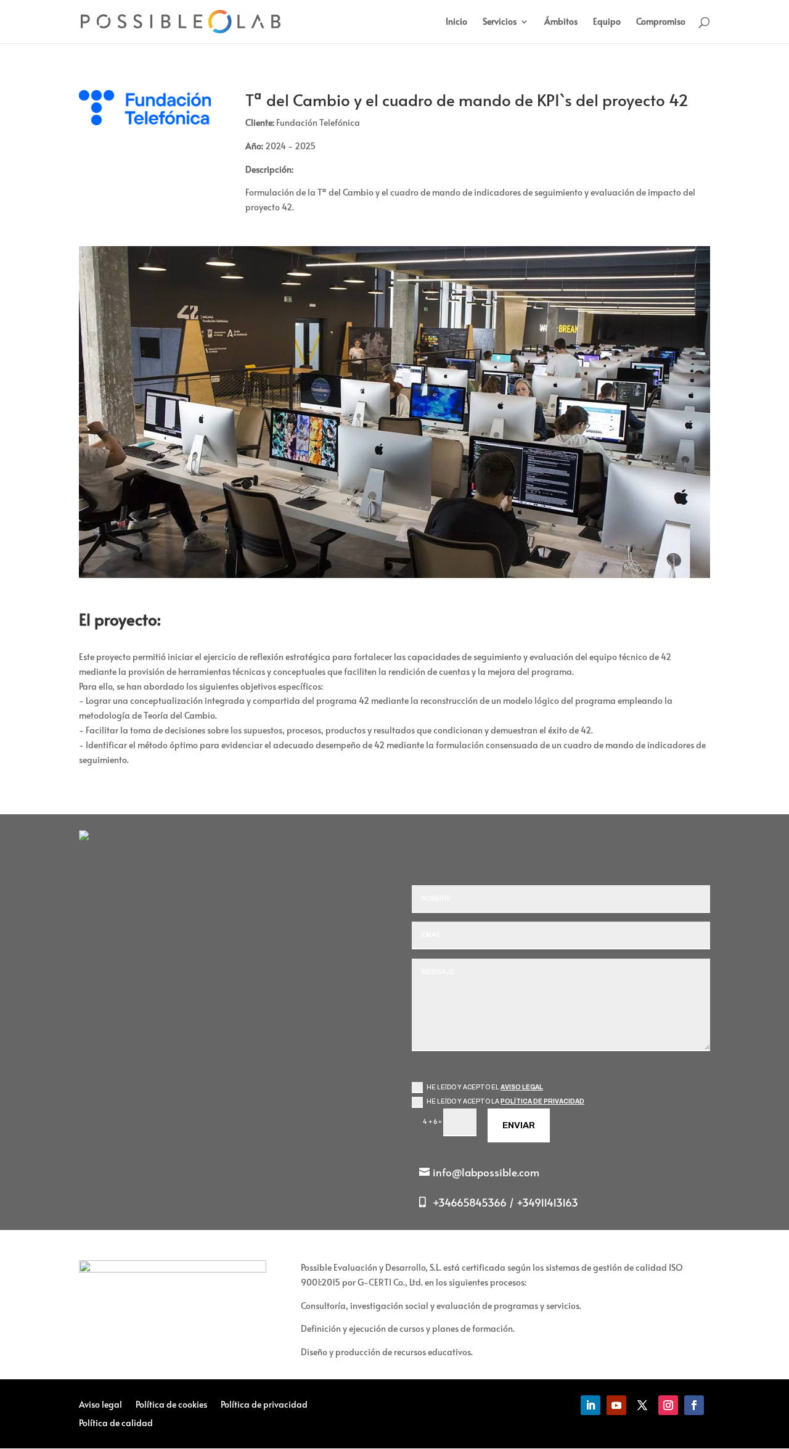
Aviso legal (522, 1087)
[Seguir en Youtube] (616, 1405)
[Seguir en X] (642, 1405)
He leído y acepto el (485, 1087)
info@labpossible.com (486, 1172)
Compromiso (660, 22)
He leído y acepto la (505, 1101)
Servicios (500, 22)
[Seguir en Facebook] (694, 1405)
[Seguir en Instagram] (668, 1405)
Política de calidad (116, 1424)
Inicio (456, 22)
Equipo (607, 22)
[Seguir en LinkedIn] (590, 1405)
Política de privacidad (542, 1101)
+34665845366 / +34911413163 (505, 1202)
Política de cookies (171, 1405)
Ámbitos (561, 22)
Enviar (518, 1125)
